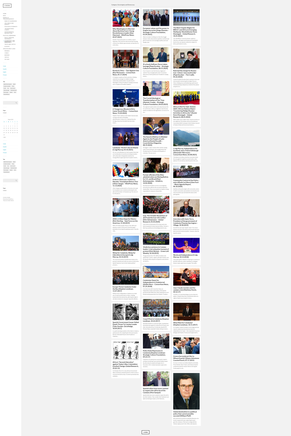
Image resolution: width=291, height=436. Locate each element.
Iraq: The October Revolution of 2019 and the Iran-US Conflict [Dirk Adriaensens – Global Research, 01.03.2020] (155, 219)
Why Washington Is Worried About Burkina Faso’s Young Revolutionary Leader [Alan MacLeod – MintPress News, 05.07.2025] (123, 33)
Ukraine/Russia (6, 94)
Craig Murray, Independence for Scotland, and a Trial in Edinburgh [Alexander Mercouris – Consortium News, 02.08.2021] (185, 151)
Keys (4, 15)
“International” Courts (9, 29)
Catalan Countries (7, 86)
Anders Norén (11, 200)
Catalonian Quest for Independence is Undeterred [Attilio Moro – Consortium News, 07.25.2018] (156, 283)
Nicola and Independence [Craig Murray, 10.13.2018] (185, 256)
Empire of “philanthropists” (8, 18)
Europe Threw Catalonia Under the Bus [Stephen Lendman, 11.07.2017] (124, 289)
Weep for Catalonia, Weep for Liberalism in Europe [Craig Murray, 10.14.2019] (124, 255)
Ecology (7, 46)
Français (5, 75)
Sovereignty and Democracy (10, 41)
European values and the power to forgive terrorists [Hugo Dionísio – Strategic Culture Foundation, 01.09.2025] (156, 31)
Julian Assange (6, 90)
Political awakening (9, 35)
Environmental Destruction (9, 32)
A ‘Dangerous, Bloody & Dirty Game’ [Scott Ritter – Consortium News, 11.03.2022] (125, 111)
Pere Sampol (6, 92)
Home (4, 13)
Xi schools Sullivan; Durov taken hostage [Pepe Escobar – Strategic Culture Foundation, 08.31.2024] (156, 66)
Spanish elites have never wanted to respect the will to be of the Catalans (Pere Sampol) (155, 390)
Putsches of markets (11, 26)
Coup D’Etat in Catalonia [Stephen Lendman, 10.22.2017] (156, 320)
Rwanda (7, 50)
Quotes (11, 92)
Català (4, 66)
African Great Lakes (9, 48)
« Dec (4, 137)
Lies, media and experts (9, 24)
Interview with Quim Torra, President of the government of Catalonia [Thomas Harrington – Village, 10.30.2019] (185, 222)
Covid (5, 88)
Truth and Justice (10, 44)
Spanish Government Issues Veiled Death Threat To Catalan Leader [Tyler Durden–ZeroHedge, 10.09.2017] (126, 325)
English (4, 72)
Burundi (7, 55)
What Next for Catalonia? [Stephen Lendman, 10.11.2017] (185, 324)
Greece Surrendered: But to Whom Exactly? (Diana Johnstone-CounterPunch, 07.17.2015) (186, 358)
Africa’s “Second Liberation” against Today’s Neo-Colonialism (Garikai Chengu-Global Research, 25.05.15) (126, 365)
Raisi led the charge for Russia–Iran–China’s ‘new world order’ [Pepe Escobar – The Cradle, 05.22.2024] (185, 74)
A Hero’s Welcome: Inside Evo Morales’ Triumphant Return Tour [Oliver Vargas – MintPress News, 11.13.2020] (125, 182)
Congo (7, 53)
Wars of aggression (11, 21)
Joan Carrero (12, 88)
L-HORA (145, 432)
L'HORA (7, 5)
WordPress (10, 199)
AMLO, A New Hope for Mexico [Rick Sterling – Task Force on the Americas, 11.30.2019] (125, 221)
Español (4, 69)
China (13, 86)
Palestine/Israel (13, 90)
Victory (7, 59)
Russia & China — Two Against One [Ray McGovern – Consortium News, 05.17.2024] (126, 73)
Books (14, 84)
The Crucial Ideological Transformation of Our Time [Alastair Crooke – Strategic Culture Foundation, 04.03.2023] (155, 101)
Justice (7, 57)
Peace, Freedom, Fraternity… (9, 38)
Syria (15, 92)
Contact (5, 112)
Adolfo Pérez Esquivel (8, 84)
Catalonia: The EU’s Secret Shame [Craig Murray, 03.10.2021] (125, 149)
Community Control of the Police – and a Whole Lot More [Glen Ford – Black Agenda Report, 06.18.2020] (186, 183)
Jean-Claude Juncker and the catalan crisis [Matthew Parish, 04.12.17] (185, 290)
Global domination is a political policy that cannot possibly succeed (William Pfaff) (185, 414)
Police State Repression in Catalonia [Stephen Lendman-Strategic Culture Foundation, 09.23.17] (154, 354)
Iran (8, 88)
